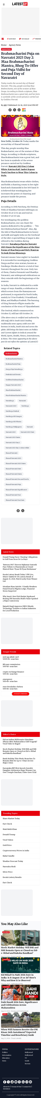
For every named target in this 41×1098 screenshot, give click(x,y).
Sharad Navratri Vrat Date (15, 500)
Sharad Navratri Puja (13, 484)
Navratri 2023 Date (27, 432)
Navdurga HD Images (14, 416)
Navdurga (25, 406)
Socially (25, 39)
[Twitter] (8, 1081)
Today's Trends (20, 694)
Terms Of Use (16, 1087)
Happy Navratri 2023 (13, 385)
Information (6, 1055)
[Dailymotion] (12, 1081)
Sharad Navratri (11, 453)
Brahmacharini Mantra (14, 359)
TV (26, 1058)
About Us (6, 1087)
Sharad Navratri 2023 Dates (16, 463)
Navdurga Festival (12, 411)
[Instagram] (19, 1081)
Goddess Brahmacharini (14, 380)
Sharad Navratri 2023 (13, 458)
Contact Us (27, 1087)
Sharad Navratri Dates (14, 474)
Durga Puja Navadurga (14, 369)
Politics (4, 1052)
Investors (6, 1089)
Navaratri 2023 (11, 406)
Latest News (8, 552)
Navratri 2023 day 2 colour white (17, 448)
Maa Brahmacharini (13, 390)
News (4, 1061)
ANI (5, 105)
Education (6, 1058)
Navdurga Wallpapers (14, 427)
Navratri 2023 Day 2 (13, 442)
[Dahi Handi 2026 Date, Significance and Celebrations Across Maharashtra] (20, 1000)
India (5, 1049)
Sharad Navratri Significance (16, 490)
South (27, 1061)
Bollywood (29, 1052)
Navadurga (10, 401)
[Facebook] (4, 1081)
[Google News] (26, 1081)
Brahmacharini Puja (13, 364)
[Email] (30, 1081)
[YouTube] (15, 1081)
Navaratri (22, 401)
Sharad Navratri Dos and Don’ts (17, 479)
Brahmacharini (11, 353)
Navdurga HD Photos (13, 422)
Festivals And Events (13, 374)
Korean (27, 1064)
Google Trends (9, 652)
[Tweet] (22, 510)
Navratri (30, 427)
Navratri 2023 (11, 432)
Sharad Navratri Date (13, 469)
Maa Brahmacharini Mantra (16, 395)
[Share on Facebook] (18, 510)
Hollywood (29, 1055)
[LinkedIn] (23, 1081)
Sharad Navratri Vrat (13, 495)
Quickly (12, 39)
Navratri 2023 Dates (13, 437)
